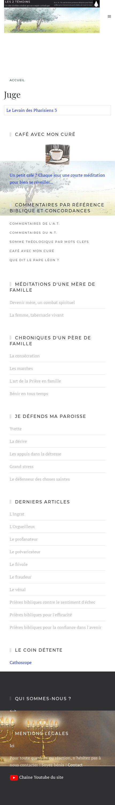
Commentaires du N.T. (33, 233)
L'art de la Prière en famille (35, 381)
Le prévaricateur (25, 552)
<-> (13, 711)
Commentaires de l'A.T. (35, 223)
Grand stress (21, 466)
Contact (75, 765)
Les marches (21, 368)
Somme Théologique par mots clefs (49, 242)
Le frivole (19, 564)
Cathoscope (21, 662)
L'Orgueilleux (22, 526)
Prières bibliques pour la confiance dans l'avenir (55, 627)
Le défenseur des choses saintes (40, 479)
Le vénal (18, 589)
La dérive (18, 441)
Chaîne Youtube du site (41, 777)
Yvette (16, 429)
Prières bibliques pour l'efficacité (41, 615)
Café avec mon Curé (32, 251)
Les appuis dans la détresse (35, 454)
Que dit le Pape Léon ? (34, 260)
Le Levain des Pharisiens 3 (31, 110)
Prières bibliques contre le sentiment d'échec (52, 602)
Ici (12, 745)
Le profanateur (24, 539)
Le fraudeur (20, 577)
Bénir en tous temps (29, 393)
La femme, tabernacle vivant (37, 315)
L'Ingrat (17, 514)
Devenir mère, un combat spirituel (42, 302)
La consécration (25, 356)
